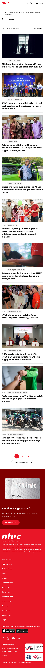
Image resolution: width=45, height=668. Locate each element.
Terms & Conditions (8, 644)
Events (4, 578)
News (4, 573)
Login (4, 620)
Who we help (7, 564)
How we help (7, 560)
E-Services (6, 610)
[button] (37, 28)
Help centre (6, 601)
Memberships (7, 583)
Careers (5, 606)
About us (5, 587)
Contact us (6, 615)
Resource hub (7, 597)
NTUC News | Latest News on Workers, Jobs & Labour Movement (23, 13)
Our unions (6, 592)
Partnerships (7, 569)
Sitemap (4, 655)
